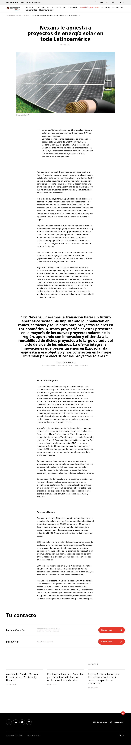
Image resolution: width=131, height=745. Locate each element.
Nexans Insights (46, 10)
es (123, 2)
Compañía (73, 7)
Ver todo (92, 664)
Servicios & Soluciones (56, 7)
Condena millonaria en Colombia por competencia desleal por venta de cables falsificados (65, 677)
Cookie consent (34, 736)
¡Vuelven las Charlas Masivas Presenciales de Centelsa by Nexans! (22, 677)
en (120, 2)
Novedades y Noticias (89, 7)
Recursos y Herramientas (112, 7)
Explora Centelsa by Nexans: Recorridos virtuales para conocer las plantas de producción (103, 679)
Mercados (30, 7)
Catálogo (40, 7)
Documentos (31, 10)
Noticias (27, 15)
